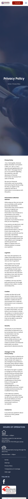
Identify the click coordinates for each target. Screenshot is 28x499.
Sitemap (7, 463)
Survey (6, 460)
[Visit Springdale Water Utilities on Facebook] (4, 483)
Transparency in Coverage (12, 469)
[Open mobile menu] (26, 3)
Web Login (8, 472)
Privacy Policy (8, 466)
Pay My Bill (17, 3)
